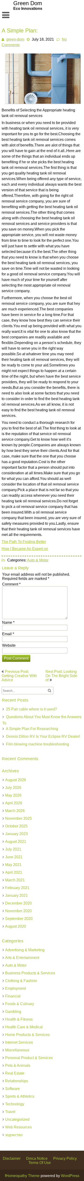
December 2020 (18, 903)
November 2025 (18, 818)
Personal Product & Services (29, 1058)
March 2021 (15, 880)
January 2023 (16, 834)
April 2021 (13, 872)
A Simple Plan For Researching (32, 729)
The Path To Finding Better (24, 542)
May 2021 (13, 865)
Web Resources (18, 1127)
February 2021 (17, 888)
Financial (13, 996)
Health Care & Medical (24, 1027)
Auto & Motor (38, 560)
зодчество (14, 1135)
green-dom (15, 39)
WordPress (70, 1176)
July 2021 (13, 849)
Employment (15, 988)
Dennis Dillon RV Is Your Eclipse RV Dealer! (43, 736)
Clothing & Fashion (21, 981)
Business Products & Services (30, 973)
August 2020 (15, 926)
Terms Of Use (39, 1163)
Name (8, 622)
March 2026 (15, 811)
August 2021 (15, 842)
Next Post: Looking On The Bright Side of (61, 676)
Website (9, 645)
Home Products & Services (27, 1035)
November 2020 (18, 911)
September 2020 (19, 919)
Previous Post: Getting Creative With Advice (19, 676)
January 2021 (16, 895)
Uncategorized (17, 1119)
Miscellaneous (17, 1050)
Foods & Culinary (19, 1004)
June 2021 (14, 857)
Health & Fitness (19, 1019)
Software (12, 1089)
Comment (11, 584)
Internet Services (19, 1042)
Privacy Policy (65, 1158)
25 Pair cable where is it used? (31, 709)
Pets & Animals (17, 1066)
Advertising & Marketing (25, 950)
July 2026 (13, 788)
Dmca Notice (37, 1158)
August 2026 (15, 780)
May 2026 (13, 795)
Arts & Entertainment (22, 958)
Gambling (13, 1012)
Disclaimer (12, 1158)
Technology (14, 1104)
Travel (10, 1112)
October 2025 (16, 826)
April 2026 (13, 803)
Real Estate (14, 1073)
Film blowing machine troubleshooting (37, 744)
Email (8, 634)
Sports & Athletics (19, 1096)
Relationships (16, 1081)
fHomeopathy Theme (22, 1176)
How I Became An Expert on (25, 549)
